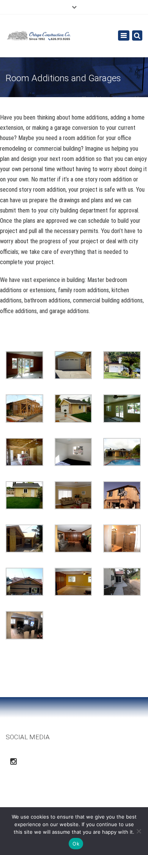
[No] (138, 831)
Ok (75, 844)
